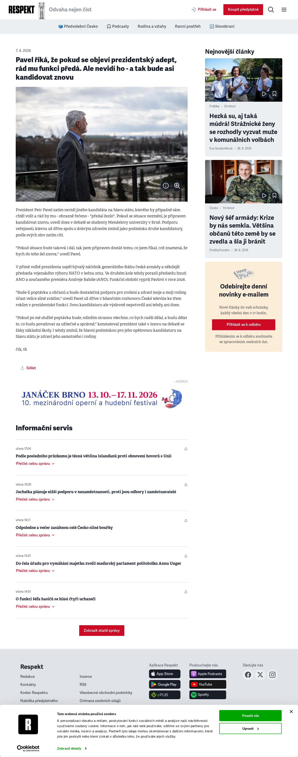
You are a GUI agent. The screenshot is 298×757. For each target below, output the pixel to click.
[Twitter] (260, 678)
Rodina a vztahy (152, 26)
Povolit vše (250, 716)
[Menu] (284, 9)
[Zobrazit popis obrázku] (166, 185)
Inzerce (86, 676)
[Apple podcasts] (207, 673)
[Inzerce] (102, 398)
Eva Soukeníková (221, 148)
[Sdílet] (186, 449)
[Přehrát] (264, 93)
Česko (213, 208)
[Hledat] (271, 9)
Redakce (27, 676)
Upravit (247, 728)
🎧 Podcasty (117, 26)
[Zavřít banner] (291, 711)
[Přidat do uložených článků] (274, 93)
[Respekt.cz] (21, 9)
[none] (177, 185)
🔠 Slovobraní (222, 26)
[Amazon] (165, 694)
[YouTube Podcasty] (207, 684)
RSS (83, 684)
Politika (214, 106)
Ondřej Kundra (219, 250)
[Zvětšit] (102, 144)
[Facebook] (248, 678)
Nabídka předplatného (39, 701)
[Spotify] (207, 694)
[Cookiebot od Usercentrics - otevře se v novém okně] (28, 748)
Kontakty (28, 684)
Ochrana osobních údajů (100, 701)
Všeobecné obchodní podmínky (106, 692)
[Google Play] (165, 684)
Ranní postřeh (188, 26)
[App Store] (165, 673)
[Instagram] (272, 678)
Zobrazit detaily (69, 748)
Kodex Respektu (34, 692)
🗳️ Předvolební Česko (78, 26)
